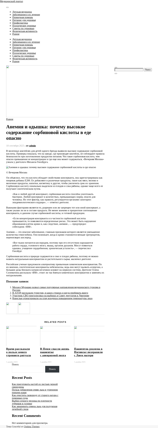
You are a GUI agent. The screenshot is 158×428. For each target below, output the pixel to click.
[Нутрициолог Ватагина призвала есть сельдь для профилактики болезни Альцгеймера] (12, 313)
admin (32, 145)
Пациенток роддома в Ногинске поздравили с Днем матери (88, 352)
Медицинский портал (11, 1)
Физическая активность (24, 31)
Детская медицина (22, 11)
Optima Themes (32, 426)
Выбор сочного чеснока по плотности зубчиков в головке (32, 402)
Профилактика (20, 23)
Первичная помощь (22, 17)
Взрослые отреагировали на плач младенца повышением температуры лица (52, 298)
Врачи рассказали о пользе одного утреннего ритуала (18, 352)
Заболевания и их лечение (26, 14)
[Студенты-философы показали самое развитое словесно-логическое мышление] (24, 313)
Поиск (15, 364)
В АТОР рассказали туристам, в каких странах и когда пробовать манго (50, 292)
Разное (15, 34)
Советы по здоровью (23, 28)
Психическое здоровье (24, 25)
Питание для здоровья (24, 20)
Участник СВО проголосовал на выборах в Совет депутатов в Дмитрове (50, 295)
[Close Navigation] (116, 73)
